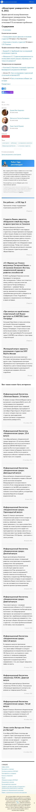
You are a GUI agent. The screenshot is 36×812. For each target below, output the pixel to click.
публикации (14, 143)
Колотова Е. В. (7, 67)
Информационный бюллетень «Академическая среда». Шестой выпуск (15, 638)
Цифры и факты (5, 767)
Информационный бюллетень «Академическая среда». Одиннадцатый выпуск (15, 509)
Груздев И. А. (7, 51)
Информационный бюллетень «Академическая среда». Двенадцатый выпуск (15, 470)
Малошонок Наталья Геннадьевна (19, 118)
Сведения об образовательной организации (13, 790)
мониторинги (5, 143)
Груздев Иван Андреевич (17, 110)
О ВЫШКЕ (5, 764)
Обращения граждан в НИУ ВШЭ (10, 780)
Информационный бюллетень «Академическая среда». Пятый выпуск (16, 703)
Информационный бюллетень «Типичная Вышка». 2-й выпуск (16, 395)
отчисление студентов (24, 146)
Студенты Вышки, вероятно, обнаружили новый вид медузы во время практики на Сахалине (16, 221)
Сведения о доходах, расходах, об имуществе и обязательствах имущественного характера (13, 787)
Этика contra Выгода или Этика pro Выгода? (16, 728)
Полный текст (6, 84)
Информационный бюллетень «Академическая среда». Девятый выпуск (15, 599)
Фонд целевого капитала (8, 782)
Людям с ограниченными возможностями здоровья (14, 792)
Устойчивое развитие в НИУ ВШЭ (10, 771)
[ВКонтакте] (3, 89)
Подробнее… (21, 192)
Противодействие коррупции (9, 784)
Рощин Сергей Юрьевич (17, 126)
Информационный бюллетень (9, 146)
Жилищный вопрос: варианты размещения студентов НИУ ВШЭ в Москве (15, 351)
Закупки (3, 777)
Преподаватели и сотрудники (9, 773)
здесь (17, 801)
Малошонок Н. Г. (8, 56)
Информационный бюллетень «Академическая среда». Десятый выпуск (15, 551)
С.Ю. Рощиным (6, 44)
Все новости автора (14, 112)
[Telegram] (5, 89)
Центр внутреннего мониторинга (11, 154)
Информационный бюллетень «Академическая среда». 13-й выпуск (16, 433)
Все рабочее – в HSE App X (14, 202)
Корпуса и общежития (7, 775)
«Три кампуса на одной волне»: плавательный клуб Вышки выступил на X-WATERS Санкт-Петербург (16, 315)
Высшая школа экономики (10, 2)
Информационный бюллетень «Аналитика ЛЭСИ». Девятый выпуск (16, 677)
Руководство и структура (8, 769)
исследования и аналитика (25, 143)
